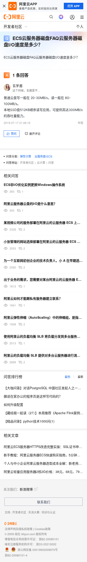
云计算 (41, 162)
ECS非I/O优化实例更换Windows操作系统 (34, 184)
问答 (51, 162)
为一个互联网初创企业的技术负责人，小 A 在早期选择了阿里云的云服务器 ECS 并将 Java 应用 (43, 260)
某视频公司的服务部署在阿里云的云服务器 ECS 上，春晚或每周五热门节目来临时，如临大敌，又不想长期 (43, 222)
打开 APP (74, 6)
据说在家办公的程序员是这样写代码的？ (33, 396)
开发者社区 (27, 162)
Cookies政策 (43, 529)
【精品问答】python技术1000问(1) (29, 421)
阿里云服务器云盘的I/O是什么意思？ (30, 203)
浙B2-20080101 (49, 539)
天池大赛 (33, 512)
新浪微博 (26, 489)
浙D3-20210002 (46, 544)
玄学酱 (18, 85)
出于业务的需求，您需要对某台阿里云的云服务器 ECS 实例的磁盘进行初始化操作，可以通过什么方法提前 (43, 279)
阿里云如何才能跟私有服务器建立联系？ (33, 298)
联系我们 (43, 502)
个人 (80, 26)
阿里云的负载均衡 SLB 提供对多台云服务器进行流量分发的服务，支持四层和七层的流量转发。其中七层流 (43, 355)
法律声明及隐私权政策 (18, 529)
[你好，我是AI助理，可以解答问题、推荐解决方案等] (61, 17)
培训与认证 (48, 512)
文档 (7, 512)
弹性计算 (25, 156)
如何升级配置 (13, 404)
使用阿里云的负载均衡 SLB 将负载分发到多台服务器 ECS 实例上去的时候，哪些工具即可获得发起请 (43, 336)
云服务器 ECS (43, 156)
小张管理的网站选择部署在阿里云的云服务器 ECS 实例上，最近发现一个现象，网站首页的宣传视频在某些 (43, 241)
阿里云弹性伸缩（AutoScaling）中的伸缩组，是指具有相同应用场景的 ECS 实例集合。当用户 (43, 317)
